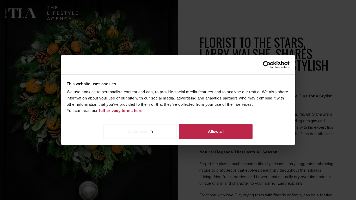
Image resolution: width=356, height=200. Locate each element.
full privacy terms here (121, 110)
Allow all (216, 131)
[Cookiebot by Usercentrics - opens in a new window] (267, 65)
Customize (137, 131)
